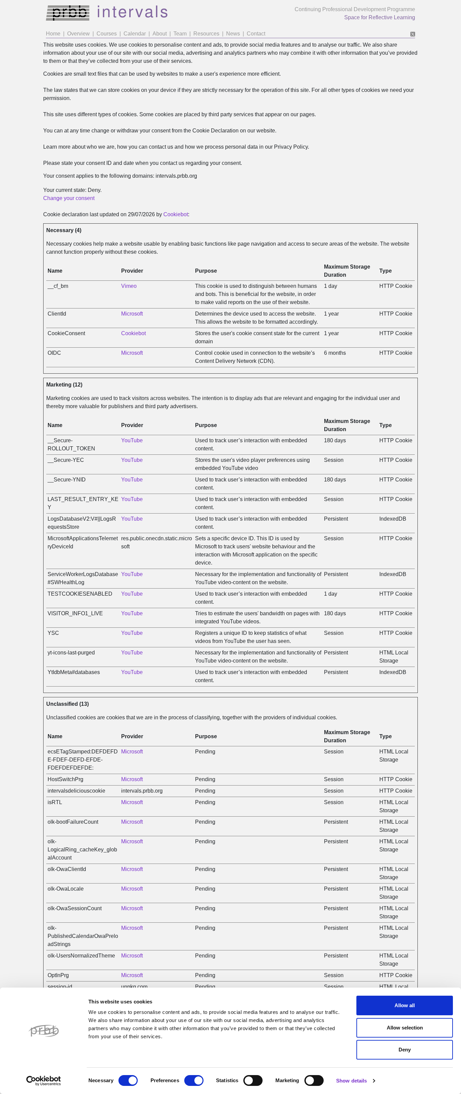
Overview (78, 33)
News (233, 33)
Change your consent (68, 198)
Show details (351, 1081)
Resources (206, 33)
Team (180, 33)
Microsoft (132, 314)
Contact (256, 33)
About (160, 33)
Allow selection (405, 1027)
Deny (405, 1049)
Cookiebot (175, 214)
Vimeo (129, 286)
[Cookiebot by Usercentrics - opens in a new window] (43, 1081)
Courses (107, 33)
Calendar (135, 33)
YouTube (132, 440)
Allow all (405, 1005)
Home (53, 33)
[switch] (194, 1080)
